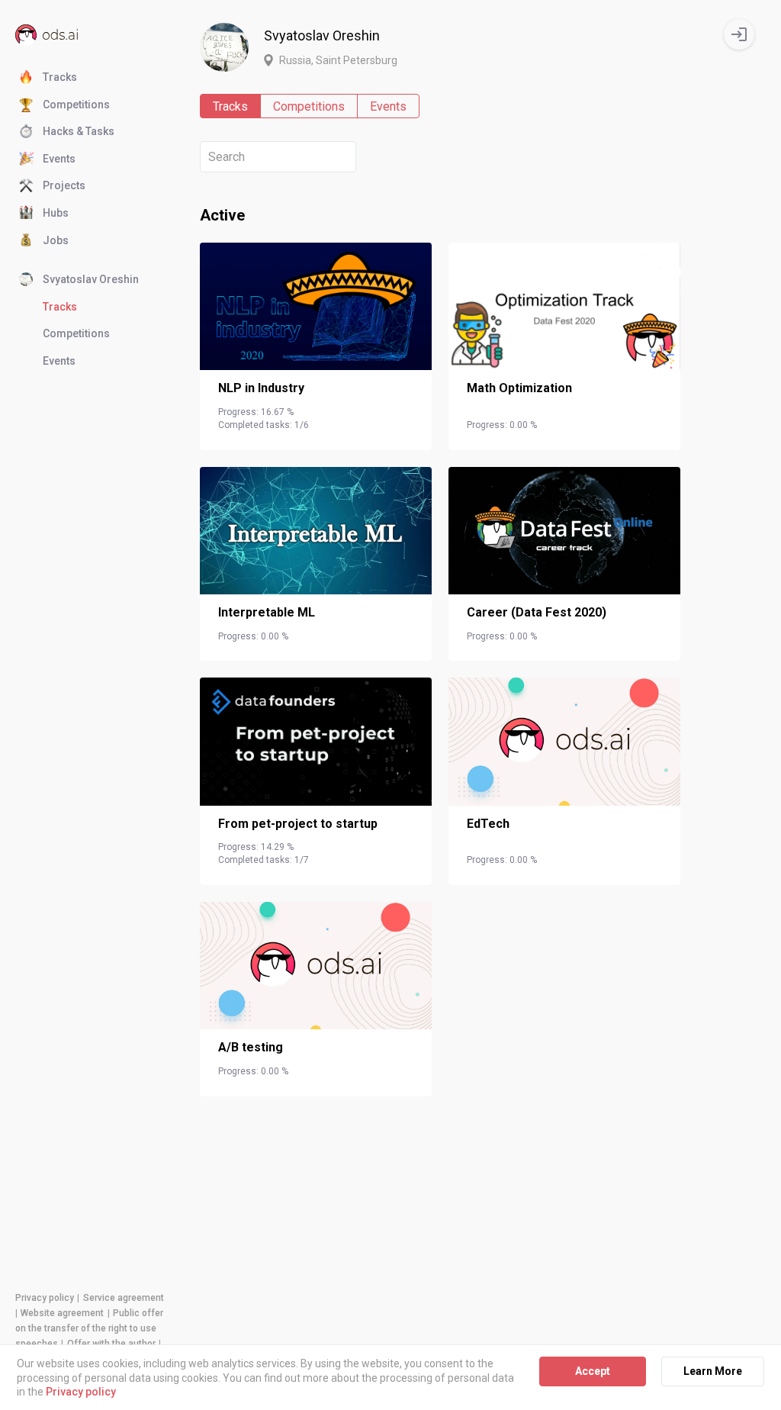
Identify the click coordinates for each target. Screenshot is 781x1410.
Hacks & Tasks (78, 131)
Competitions (76, 104)
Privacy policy (44, 1297)
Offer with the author (111, 1343)
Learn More (712, 1371)
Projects (64, 185)
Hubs (56, 213)
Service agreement (123, 1297)
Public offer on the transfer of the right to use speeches (89, 1328)
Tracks (60, 77)
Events (59, 159)
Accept (592, 1371)
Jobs (56, 240)
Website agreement (62, 1313)
